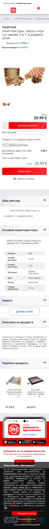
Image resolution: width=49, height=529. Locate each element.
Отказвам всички (27, 519)
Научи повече (29, 435)
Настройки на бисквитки (27, 524)
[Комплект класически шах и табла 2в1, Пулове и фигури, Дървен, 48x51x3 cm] (36, 379)
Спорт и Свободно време (23, 19)
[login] (43, 10)
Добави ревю (24, 311)
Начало (7, 19)
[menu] (6, 10)
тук (5, 507)
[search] (30, 10)
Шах (30, 253)
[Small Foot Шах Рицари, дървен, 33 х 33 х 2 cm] (14, 379)
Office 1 (25, 43)
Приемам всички (27, 513)
